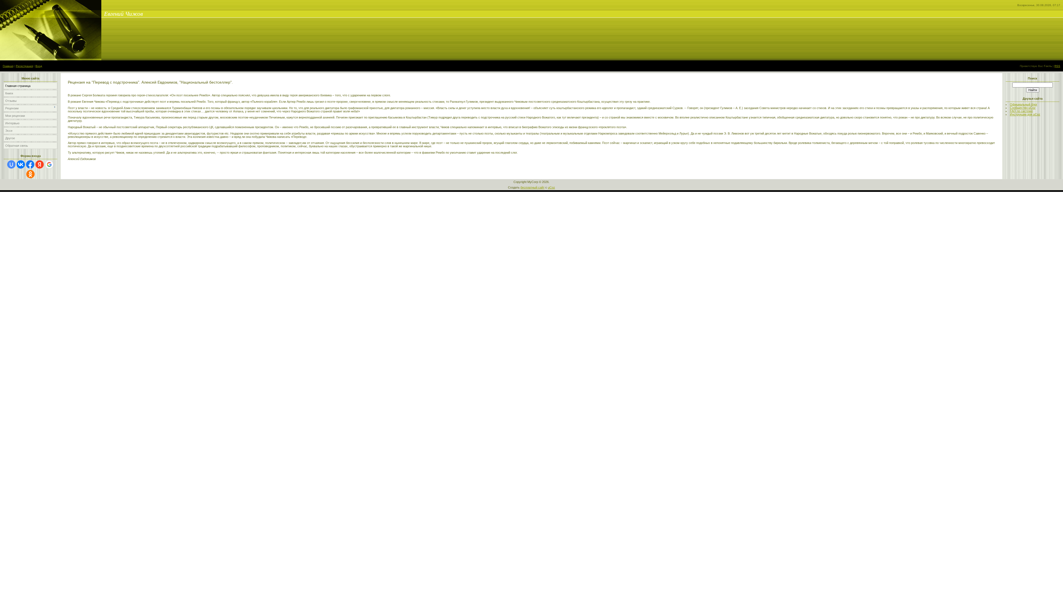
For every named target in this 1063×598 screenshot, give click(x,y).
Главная (8, 66)
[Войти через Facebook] (30, 164)
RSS (1057, 66)
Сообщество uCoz (1023, 107)
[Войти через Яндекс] (39, 164)
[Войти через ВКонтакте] (21, 164)
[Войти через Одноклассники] (30, 174)
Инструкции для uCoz (1025, 114)
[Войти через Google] (49, 164)
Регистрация (24, 66)
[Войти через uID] (11, 164)
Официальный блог (1023, 104)
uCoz (551, 187)
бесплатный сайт (532, 187)
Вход (38, 66)
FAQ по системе (1021, 111)
